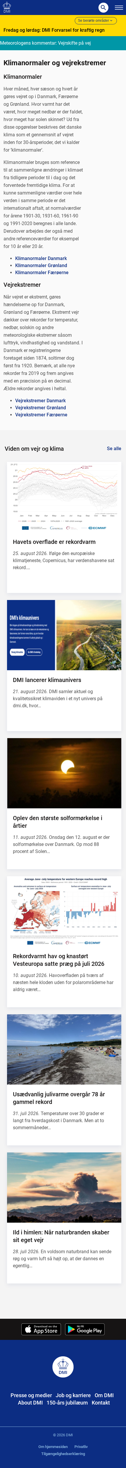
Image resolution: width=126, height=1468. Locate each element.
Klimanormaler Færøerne (42, 272)
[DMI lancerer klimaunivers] (64, 635)
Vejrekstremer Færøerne (41, 415)
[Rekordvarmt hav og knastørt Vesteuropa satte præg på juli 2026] (64, 911)
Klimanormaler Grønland (41, 265)
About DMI (30, 1403)
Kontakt (101, 1403)
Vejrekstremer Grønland (40, 407)
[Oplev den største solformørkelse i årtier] (64, 773)
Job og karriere (73, 1395)
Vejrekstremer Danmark (40, 400)
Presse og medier (31, 1395)
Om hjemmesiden (53, 1447)
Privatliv (81, 1447)
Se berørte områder (93, 21)
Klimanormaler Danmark (41, 258)
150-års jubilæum (67, 1403)
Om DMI (104, 1395)
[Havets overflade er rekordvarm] (64, 497)
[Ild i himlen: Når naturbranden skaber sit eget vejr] (64, 1187)
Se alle (114, 448)
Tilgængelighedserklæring (63, 1454)
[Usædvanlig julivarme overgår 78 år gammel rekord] (64, 1049)
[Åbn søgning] (103, 8)
